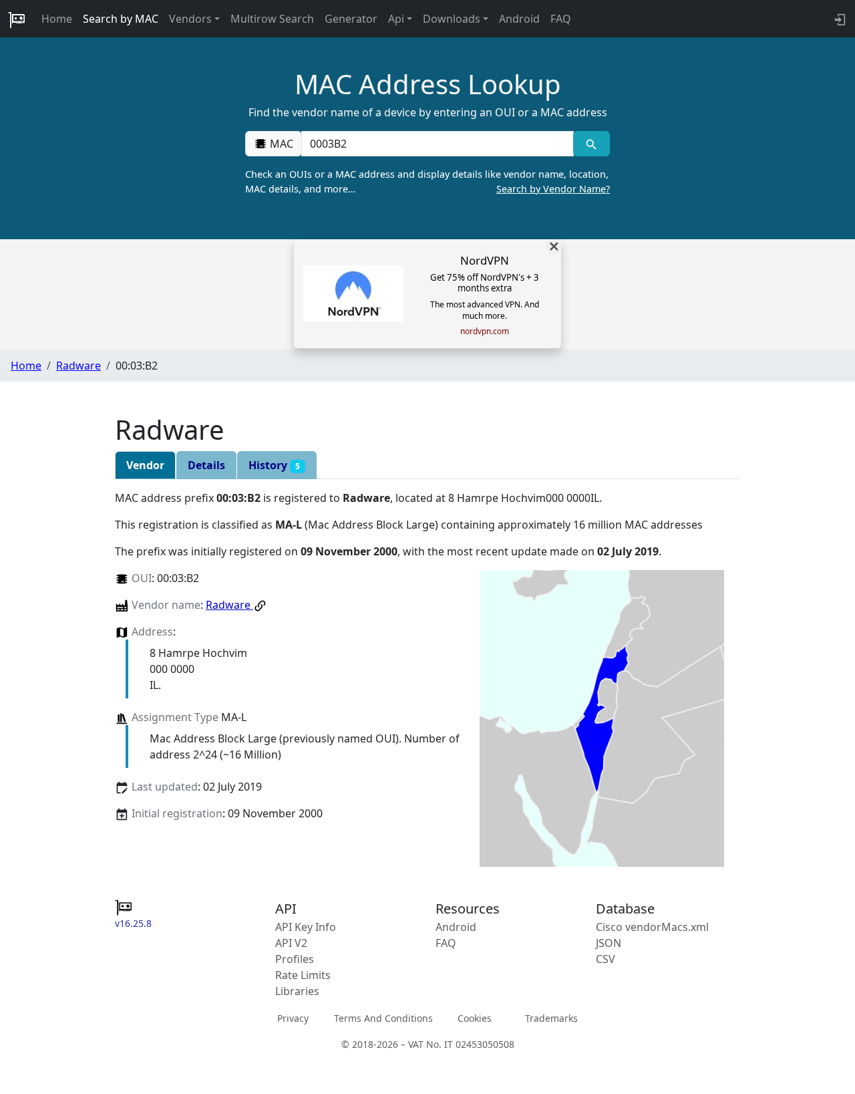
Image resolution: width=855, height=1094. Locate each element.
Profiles (294, 959)
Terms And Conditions (383, 1018)
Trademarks (551, 1018)
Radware (78, 365)
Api (396, 18)
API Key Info (305, 927)
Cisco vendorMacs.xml (652, 927)
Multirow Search (272, 18)
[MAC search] (591, 143)
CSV (605, 959)
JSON (608, 943)
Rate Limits (303, 975)
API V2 (291, 943)
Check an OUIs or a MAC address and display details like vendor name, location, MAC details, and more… (427, 181)
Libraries (297, 991)
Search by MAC (120, 18)
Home (56, 18)
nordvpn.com (484, 331)
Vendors (190, 18)
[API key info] (838, 19)
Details (206, 465)
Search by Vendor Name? (553, 188)
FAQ (560, 18)
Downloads (451, 18)
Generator (351, 18)
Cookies (475, 1018)
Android (519, 18)
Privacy (293, 1018)
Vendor (145, 465)
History (274, 465)
